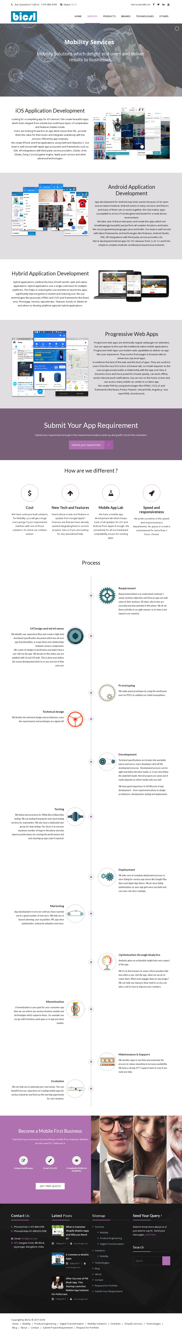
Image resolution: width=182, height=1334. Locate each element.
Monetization (55, 1001)
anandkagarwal (81, 1243)
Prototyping (127, 685)
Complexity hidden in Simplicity (76, 1169)
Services (92, 16)
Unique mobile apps (23, 1168)
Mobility (104, 1232)
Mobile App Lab (111, 507)
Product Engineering (111, 1238)
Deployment (127, 869)
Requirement (127, 588)
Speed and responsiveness (151, 509)
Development (128, 754)
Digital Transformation (112, 1243)
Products (109, 16)
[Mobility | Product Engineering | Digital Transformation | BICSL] (28, 16)
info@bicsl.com (29, 1238)
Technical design (53, 711)
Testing (59, 809)
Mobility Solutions (97, 1323)
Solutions (100, 1250)
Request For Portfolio (106, 1285)
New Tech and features (70, 507)
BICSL (74, 4)
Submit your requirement (86, 445)
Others (163, 16)
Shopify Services (133, 1323)
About (98, 1274)
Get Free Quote (50, 1186)
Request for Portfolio (87, 1327)
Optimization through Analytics (139, 954)
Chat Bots (115, 1323)
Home (78, 16)
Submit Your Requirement (108, 1291)
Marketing (57, 906)
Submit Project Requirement (58, 1327)
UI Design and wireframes (47, 628)
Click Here (150, 1234)
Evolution (57, 1081)
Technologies (145, 16)
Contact (99, 1279)
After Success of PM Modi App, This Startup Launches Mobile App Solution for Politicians (70, 1286)
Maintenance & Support (134, 1054)
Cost (30, 507)
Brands (125, 16)
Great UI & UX (50, 1168)
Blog (97, 1268)
